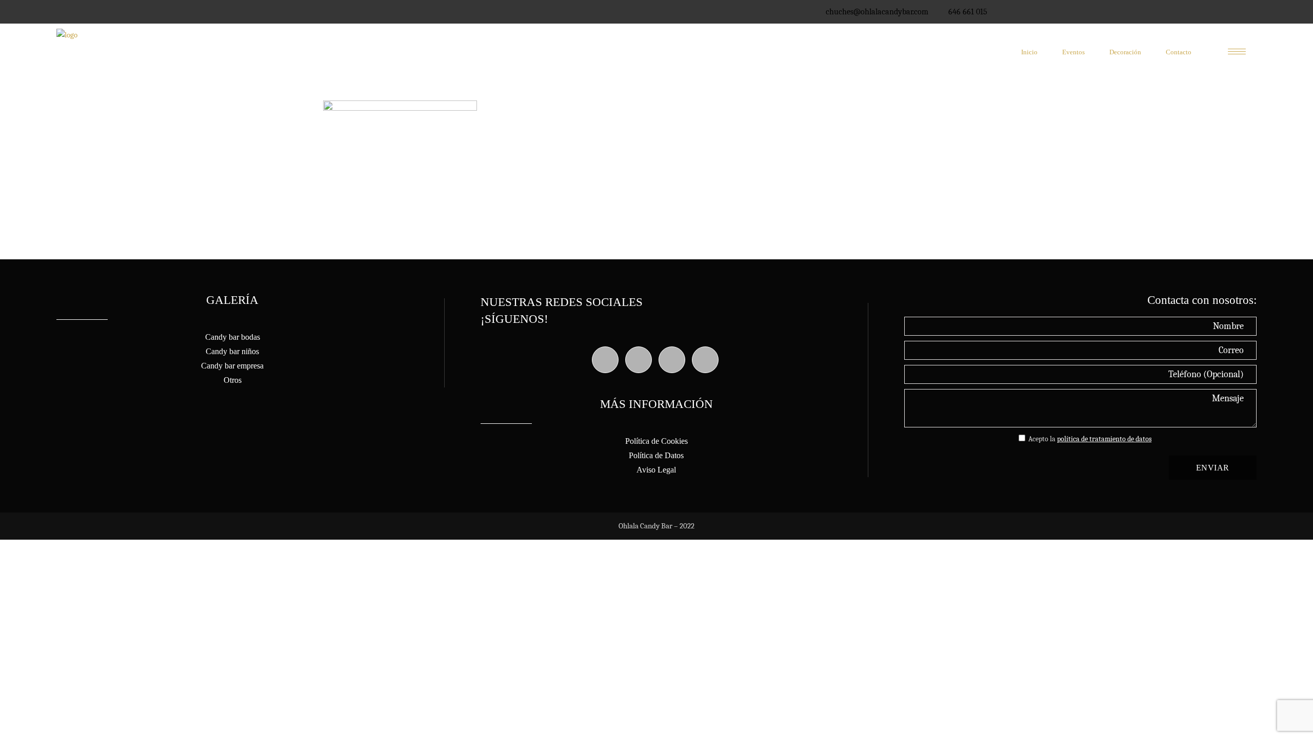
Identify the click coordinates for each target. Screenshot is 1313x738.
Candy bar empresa (232, 365)
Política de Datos (656, 455)
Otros (233, 380)
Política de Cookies (656, 441)
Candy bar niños (232, 351)
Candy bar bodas (232, 337)
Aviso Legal (656, 469)
